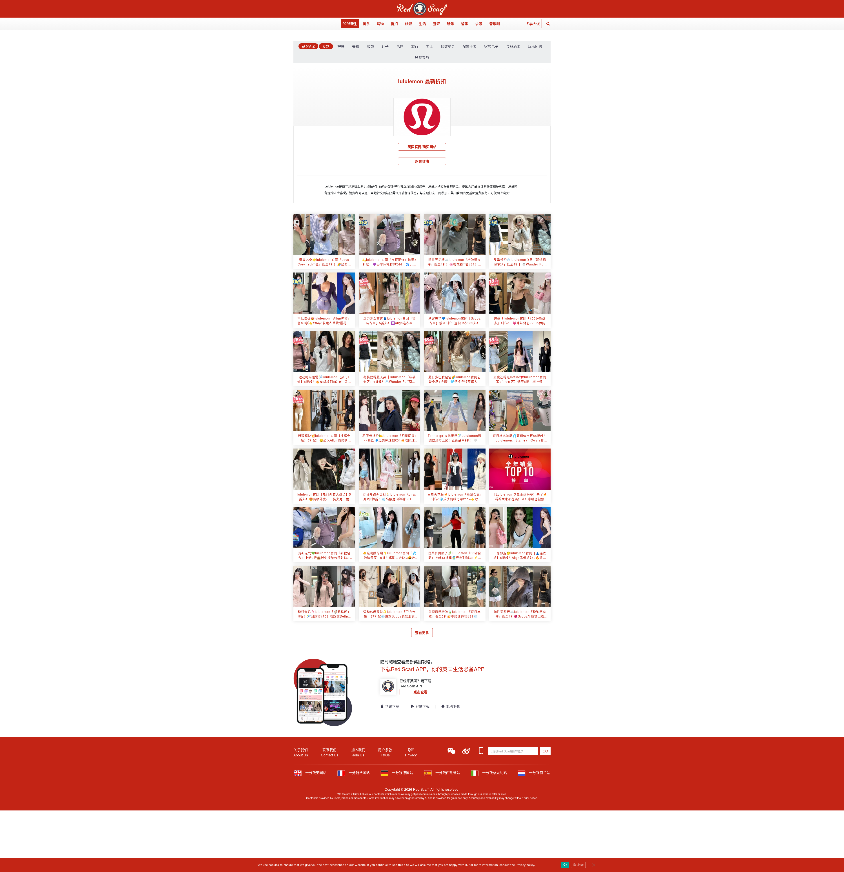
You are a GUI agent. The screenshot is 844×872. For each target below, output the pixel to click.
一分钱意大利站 (494, 772)
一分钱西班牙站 (447, 772)
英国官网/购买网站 (422, 146)
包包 (399, 46)
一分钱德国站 (402, 772)
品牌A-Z (308, 46)
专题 (325, 46)
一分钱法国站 (359, 772)
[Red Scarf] (422, 4)
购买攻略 (422, 161)
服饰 (370, 46)
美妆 (355, 46)
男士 (429, 46)
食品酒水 (513, 46)
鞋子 (385, 46)
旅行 (414, 46)
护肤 (340, 46)
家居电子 (491, 46)
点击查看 (420, 691)
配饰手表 (469, 46)
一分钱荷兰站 (539, 772)
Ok (565, 865)
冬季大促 (533, 23)
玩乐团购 (535, 46)
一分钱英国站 (315, 772)
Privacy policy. (525, 865)
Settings (578, 865)
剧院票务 (422, 57)
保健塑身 (448, 46)
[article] (324, 234)
